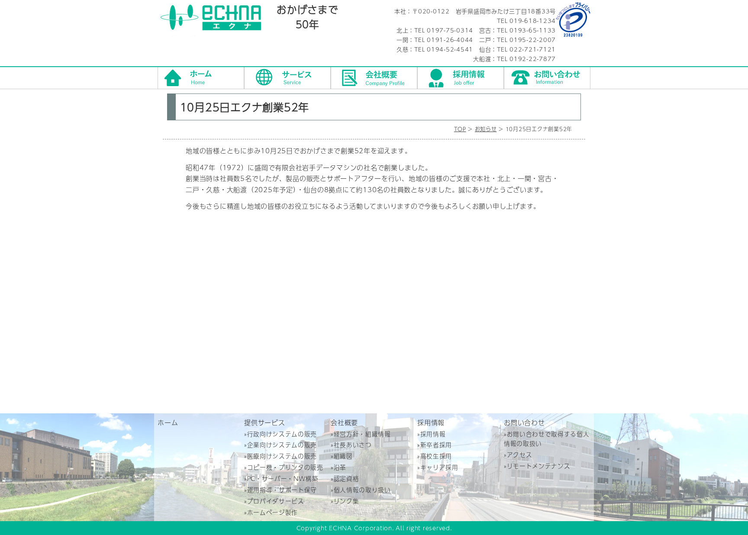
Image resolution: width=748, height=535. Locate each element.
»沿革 (338, 467)
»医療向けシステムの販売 (280, 456)
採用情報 (460, 78)
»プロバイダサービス (274, 501)
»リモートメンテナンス (537, 466)
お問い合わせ (547, 78)
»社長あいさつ (351, 444)
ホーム (201, 78)
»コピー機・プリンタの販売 (283, 467)
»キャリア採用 (437, 467)
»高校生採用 (434, 456)
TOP (460, 129)
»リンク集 (345, 501)
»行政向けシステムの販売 (280, 433)
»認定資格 (345, 478)
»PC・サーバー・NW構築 (281, 478)
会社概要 (374, 78)
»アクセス (518, 454)
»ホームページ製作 (271, 512)
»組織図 (342, 456)
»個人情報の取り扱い (361, 489)
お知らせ (486, 129)
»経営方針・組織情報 (361, 433)
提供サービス (287, 78)
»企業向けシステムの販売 (280, 444)
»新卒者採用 (434, 444)
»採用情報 (431, 433)
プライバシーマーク (573, 19)
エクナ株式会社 (217, 19)
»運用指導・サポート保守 (280, 489)
